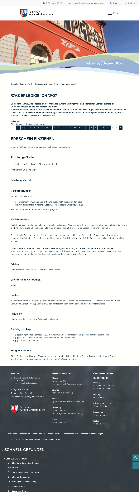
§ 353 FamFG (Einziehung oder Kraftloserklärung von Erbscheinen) (45, 338)
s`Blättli (15, 468)
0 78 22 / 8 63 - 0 (54, 3)
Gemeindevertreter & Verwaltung (46, 84)
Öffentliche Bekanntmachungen (25, 463)
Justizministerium (101, 356)
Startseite (14, 84)
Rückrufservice (18, 486)
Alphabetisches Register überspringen (28, 124)
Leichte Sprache (53, 434)
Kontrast (113, 3)
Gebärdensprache (70, 434)
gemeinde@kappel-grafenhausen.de (86, 3)
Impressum (12, 434)
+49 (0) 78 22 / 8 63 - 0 (22, 390)
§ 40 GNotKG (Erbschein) (26, 340)
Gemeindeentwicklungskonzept (25, 472)
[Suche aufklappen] (135, 457)
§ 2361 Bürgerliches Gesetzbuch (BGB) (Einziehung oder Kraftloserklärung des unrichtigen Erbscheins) (62, 335)
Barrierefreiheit (38, 434)
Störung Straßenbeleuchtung (24, 482)
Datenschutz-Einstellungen (91, 434)
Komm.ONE (56, 439)
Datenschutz (24, 434)
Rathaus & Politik (26, 84)
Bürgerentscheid (19, 491)
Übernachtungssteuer (21, 477)
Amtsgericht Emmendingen (23, 170)
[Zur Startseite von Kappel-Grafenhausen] (56, 13)
